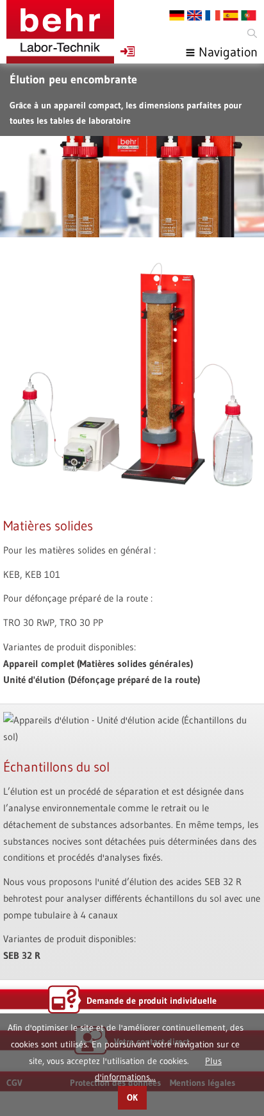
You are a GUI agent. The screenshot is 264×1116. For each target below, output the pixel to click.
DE (177, 15)
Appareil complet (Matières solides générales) (98, 663)
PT (248, 15)
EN (194, 15)
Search (251, 33)
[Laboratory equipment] (60, 31)
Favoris (127, 51)
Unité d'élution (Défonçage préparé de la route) (101, 679)
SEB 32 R (21, 955)
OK (132, 1097)
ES (230, 15)
